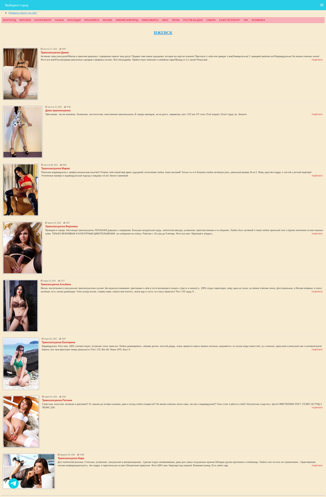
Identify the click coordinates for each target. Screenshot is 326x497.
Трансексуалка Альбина (56, 284)
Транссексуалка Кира (71, 458)
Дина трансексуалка (57, 110)
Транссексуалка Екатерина (58, 342)
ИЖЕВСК (163, 32)
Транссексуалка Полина (57, 400)
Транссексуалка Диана (55, 52)
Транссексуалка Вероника (61, 226)
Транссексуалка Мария (55, 168)
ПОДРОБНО (317, 60)
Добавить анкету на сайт (22, 12)
